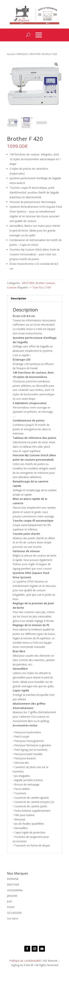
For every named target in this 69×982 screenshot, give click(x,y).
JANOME (12, 895)
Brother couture (45, 283)
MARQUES (22, 54)
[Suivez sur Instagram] (35, 949)
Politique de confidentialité (25, 960)
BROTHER (35, 54)
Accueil (11, 54)
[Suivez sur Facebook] (27, 949)
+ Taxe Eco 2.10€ (40, 287)
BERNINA (12, 879)
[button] (56, 64)
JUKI (9, 901)
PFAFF (11, 907)
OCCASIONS (14, 912)
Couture (12, 287)
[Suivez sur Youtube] (42, 949)
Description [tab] (18, 298)
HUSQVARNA (15, 890)
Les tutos (12, 918)
